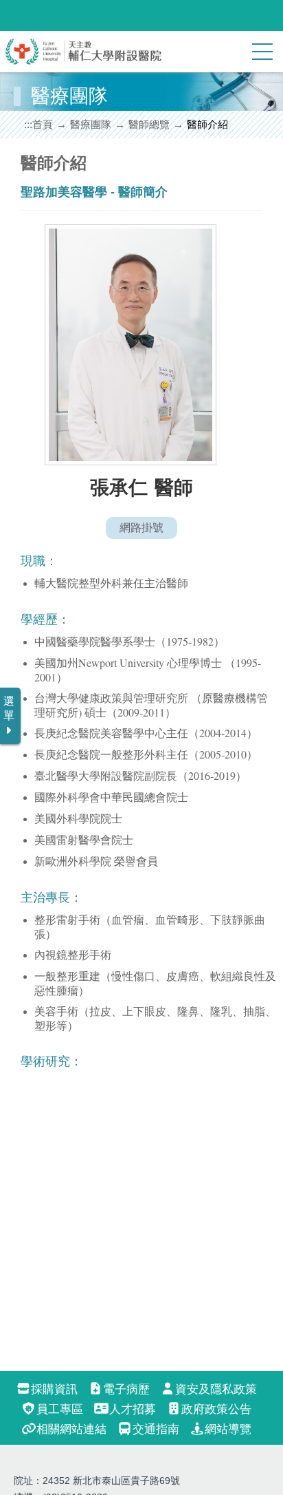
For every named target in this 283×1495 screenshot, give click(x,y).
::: (28, 124)
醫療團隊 (90, 124)
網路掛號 (141, 527)
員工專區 (59, 1409)
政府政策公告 (216, 1409)
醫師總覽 (149, 124)
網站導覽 (228, 1429)
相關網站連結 (71, 1429)
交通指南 (156, 1429)
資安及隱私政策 (216, 1389)
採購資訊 (54, 1389)
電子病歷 (126, 1389)
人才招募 (132, 1409)
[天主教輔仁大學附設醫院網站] (84, 61)
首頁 (42, 124)
